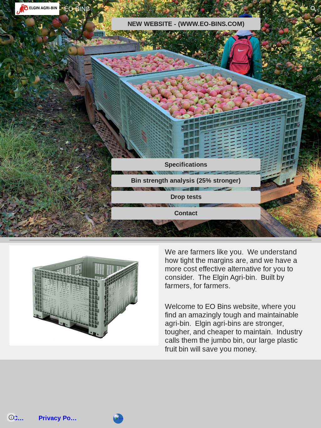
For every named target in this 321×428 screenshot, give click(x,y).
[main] (237, 300)
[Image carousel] (84, 301)
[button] (7, 8)
